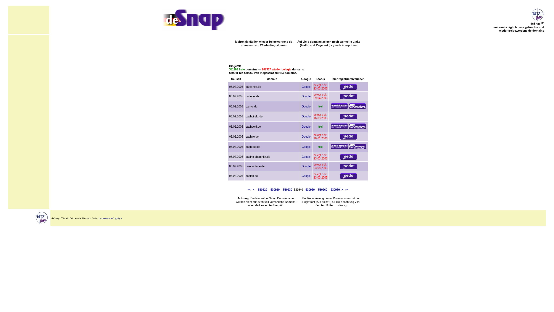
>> (346, 189)
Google (306, 86)
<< (249, 189)
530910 (262, 189)
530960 (322, 189)
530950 (310, 189)
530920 (275, 189)
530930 (287, 189)
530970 (335, 189)
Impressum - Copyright (111, 218)
